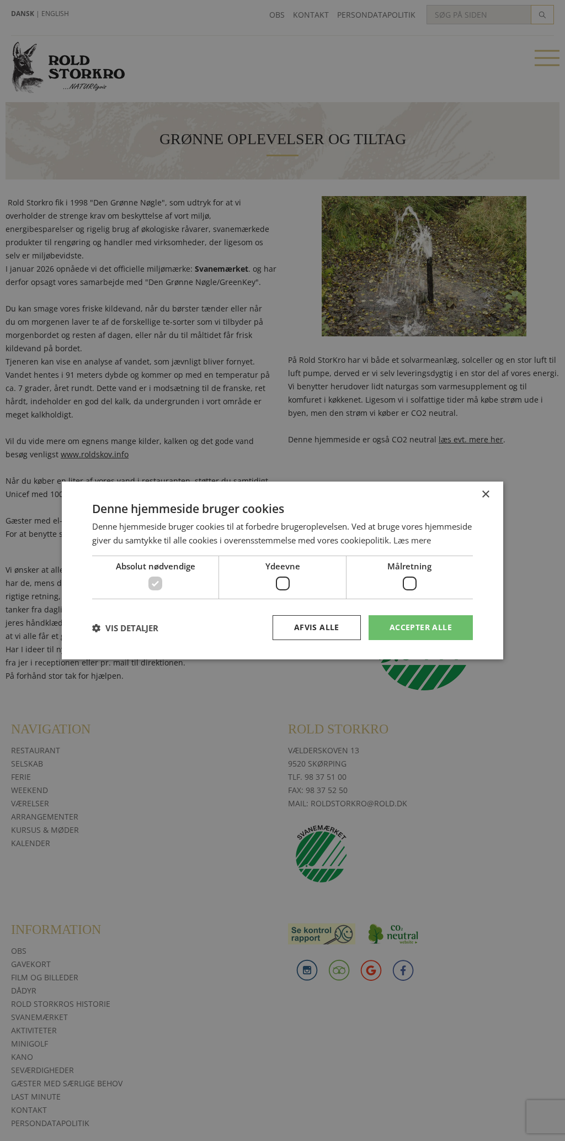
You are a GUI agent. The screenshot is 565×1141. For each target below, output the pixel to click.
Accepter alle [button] (421, 627)
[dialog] (282, 570)
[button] (125, 628)
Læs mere (412, 540)
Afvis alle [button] (316, 627)
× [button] (485, 494)
